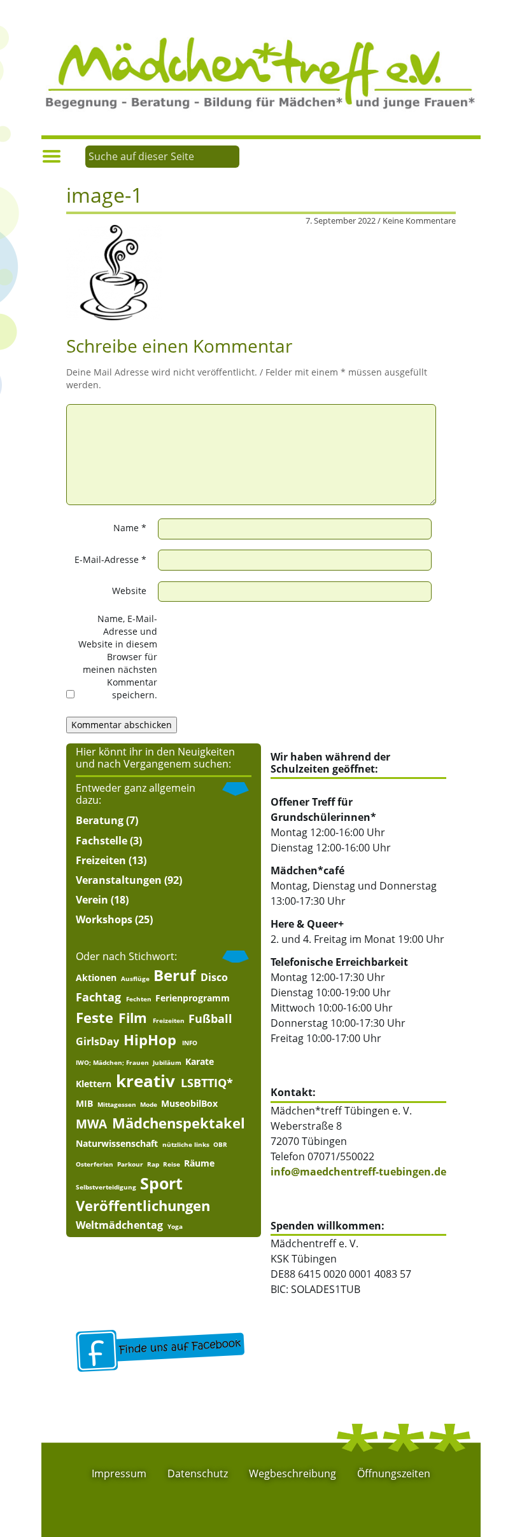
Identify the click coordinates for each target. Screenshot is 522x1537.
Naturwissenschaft (117, 1143)
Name (129, 528)
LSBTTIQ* (207, 1082)
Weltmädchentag (119, 1225)
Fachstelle (101, 841)
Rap (153, 1164)
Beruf (174, 975)
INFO (189, 1042)
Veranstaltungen (119, 880)
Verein (92, 900)
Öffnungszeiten (393, 1473)
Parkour (130, 1164)
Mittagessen (116, 1104)
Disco (214, 977)
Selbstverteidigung (106, 1186)
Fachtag (98, 997)
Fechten (139, 998)
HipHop (149, 1039)
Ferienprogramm (192, 998)
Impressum (119, 1473)
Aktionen (96, 978)
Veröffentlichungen (143, 1205)
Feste (94, 1017)
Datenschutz (197, 1473)
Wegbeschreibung (292, 1473)
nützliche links (185, 1144)
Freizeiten (101, 860)
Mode (148, 1104)
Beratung (99, 820)
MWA (91, 1123)
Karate (199, 1061)
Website (129, 591)
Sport (161, 1183)
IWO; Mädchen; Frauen (112, 1062)
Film (132, 1018)
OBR (220, 1144)
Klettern (93, 1084)
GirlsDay (97, 1041)
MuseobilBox (189, 1103)
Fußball (210, 1018)
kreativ (145, 1081)
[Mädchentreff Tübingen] (261, 72)
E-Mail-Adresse (110, 559)
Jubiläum (167, 1062)
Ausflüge (135, 978)
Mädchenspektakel (178, 1123)
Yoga (175, 1226)
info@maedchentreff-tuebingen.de (358, 1172)
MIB (84, 1103)
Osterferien (94, 1164)
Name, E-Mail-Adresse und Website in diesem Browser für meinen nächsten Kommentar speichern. (117, 657)
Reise (171, 1164)
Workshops (104, 919)
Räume (199, 1163)
